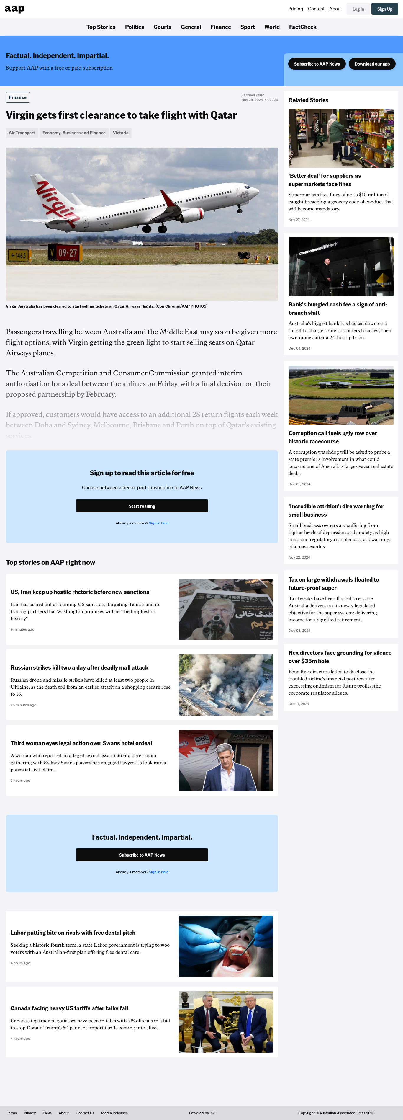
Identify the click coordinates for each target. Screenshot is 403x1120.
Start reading (142, 506)
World (272, 26)
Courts (162, 26)
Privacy (30, 1113)
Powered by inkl (202, 1113)
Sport (247, 26)
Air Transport (22, 132)
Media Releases (114, 1113)
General (191, 26)
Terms (12, 1113)
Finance (221, 26)
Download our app (372, 64)
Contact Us (85, 1113)
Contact (316, 9)
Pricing (296, 9)
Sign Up (384, 9)
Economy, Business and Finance (74, 132)
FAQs (47, 1113)
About (335, 9)
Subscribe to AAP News (317, 64)
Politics (134, 26)
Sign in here (158, 523)
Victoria (121, 132)
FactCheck (303, 26)
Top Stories (101, 26)
